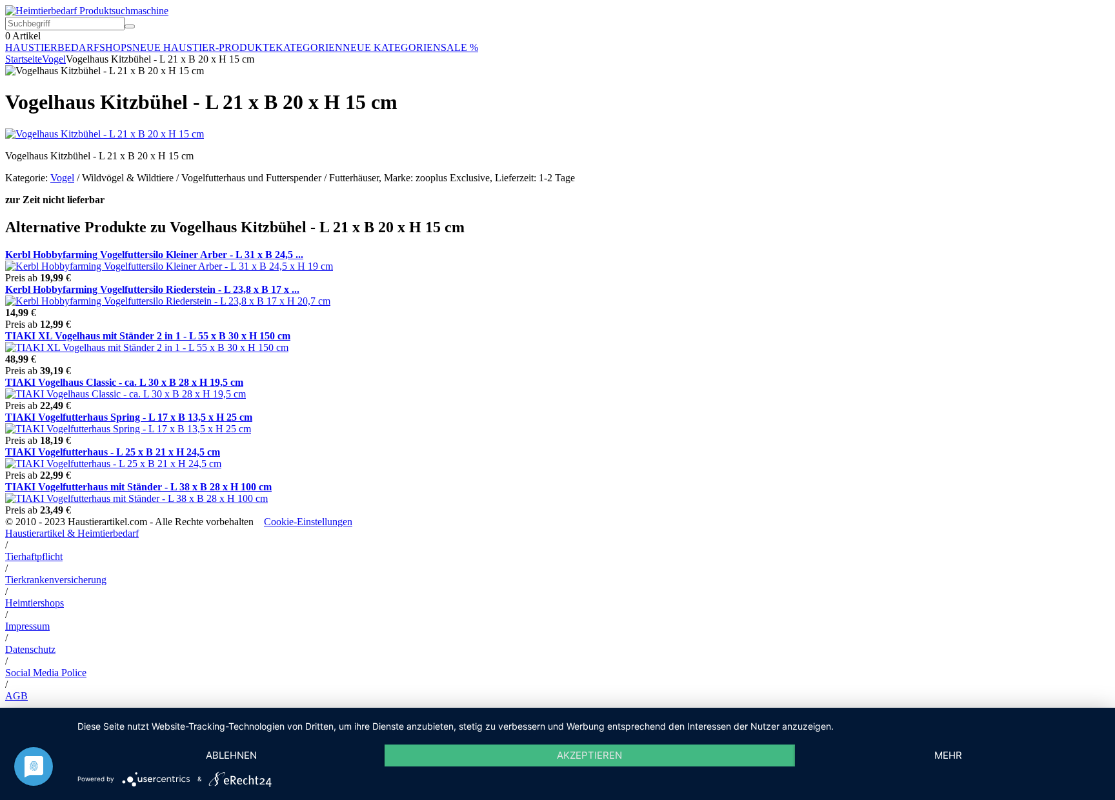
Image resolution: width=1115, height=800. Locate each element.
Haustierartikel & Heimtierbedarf (72, 533)
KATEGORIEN (309, 47)
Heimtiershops (34, 602)
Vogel (54, 59)
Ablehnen (231, 755)
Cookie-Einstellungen (308, 521)
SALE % (459, 47)
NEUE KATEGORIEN (392, 47)
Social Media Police (45, 672)
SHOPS (115, 47)
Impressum (27, 626)
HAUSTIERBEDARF (52, 47)
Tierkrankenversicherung (55, 579)
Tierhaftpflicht (34, 556)
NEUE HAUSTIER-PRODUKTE (204, 47)
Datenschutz (30, 649)
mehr (948, 755)
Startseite (23, 59)
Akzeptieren (589, 755)
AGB (16, 695)
